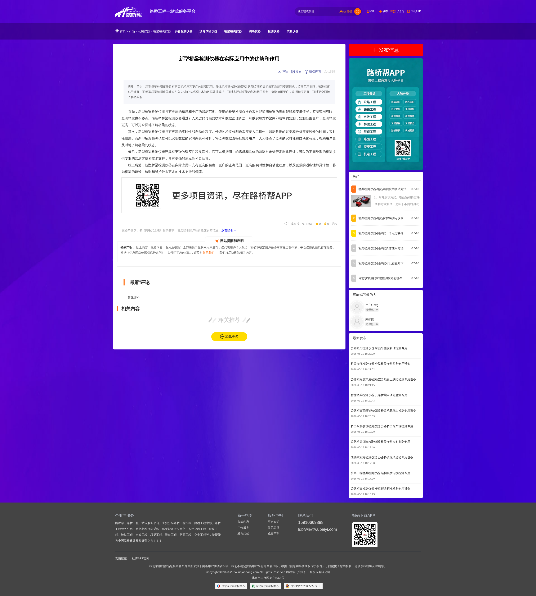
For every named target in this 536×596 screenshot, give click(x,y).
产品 (132, 31)
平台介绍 (274, 521)
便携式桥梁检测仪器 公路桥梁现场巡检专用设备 (382, 457)
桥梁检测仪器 (162, 31)
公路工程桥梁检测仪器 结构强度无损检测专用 (380, 473)
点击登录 (228, 230)
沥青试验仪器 (208, 31)
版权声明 (314, 71)
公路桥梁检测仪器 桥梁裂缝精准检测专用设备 (380, 488)
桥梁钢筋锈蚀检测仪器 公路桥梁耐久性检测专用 (382, 426)
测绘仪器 (255, 31)
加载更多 (231, 336)
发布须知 (243, 533)
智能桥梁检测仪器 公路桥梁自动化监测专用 (379, 395)
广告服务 (243, 527)
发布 (385, 11)
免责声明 (274, 533)
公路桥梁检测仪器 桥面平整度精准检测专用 (379, 348)
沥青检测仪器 (183, 31)
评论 (284, 71)
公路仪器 (144, 31)
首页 (122, 31)
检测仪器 (274, 31)
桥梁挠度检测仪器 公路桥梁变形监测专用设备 (380, 364)
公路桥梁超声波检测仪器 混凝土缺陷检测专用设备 (383, 379)
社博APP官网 (140, 558)
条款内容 (243, 521)
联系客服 (274, 527)
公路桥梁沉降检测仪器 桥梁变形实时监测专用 (380, 442)
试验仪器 (292, 31)
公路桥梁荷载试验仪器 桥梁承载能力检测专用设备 (383, 410)
